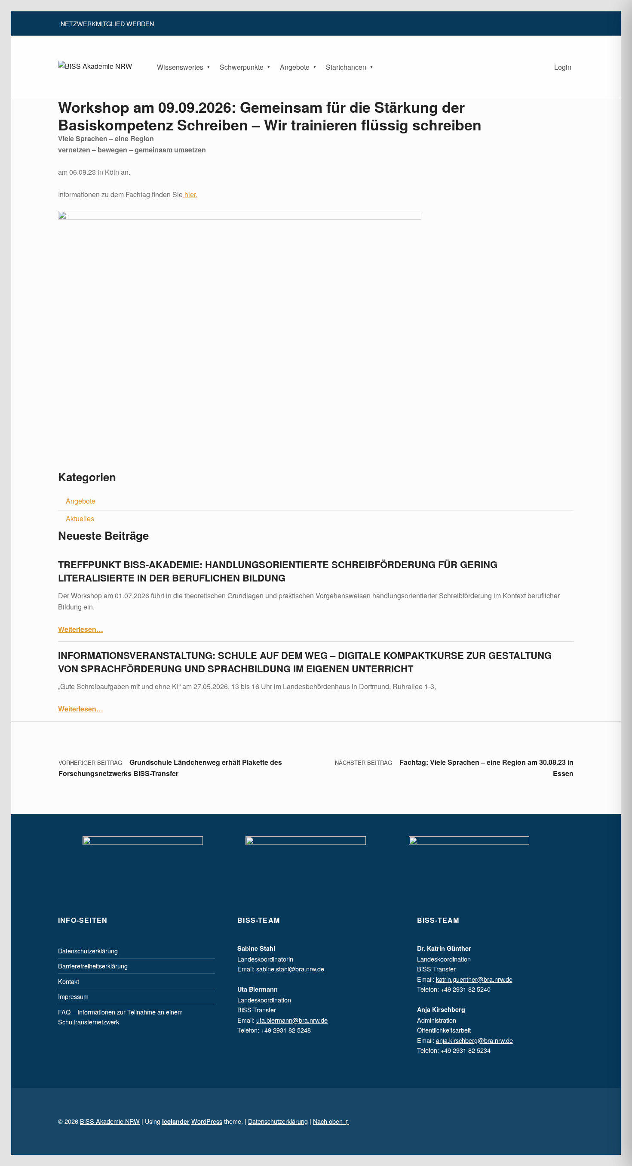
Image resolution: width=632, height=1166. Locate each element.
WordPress (206, 1121)
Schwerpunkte (242, 67)
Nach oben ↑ (331, 1121)
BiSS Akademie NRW (110, 1121)
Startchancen (346, 67)
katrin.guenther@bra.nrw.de (474, 979)
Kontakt (68, 981)
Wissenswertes (180, 67)
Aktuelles (80, 518)
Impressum (73, 996)
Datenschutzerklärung (88, 950)
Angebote (295, 67)
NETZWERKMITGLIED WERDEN (107, 23)
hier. (190, 194)
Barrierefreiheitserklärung (93, 965)
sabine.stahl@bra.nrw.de (290, 968)
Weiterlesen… (80, 629)
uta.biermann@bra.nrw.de (292, 1019)
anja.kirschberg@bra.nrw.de (474, 1040)
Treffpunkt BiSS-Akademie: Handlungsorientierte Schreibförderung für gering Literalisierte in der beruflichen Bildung (277, 570)
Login (562, 67)
